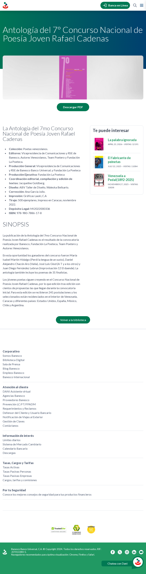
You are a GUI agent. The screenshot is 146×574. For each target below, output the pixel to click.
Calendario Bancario (15, 448)
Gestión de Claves (14, 421)
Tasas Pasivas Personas (17, 471)
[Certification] (91, 532)
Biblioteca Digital (13, 360)
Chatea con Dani (117, 563)
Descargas (9, 452)
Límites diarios (11, 440)
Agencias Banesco (14, 395)
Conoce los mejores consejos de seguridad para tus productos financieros (47, 494)
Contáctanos (10, 425)
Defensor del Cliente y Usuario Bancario (27, 412)
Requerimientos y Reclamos (19, 408)
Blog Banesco (11, 368)
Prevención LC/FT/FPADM (19, 404)
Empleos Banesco (13, 372)
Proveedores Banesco (16, 400)
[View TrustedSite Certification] (59, 531)
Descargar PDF (73, 107)
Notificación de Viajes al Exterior (23, 417)
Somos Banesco (12, 355)
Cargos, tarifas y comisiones (20, 480)
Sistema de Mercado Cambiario (22, 444)
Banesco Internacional (16, 377)
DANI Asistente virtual (16, 391)
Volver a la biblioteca (73, 320)
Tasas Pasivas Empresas (17, 475)
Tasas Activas (11, 467)
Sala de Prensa (11, 364)
